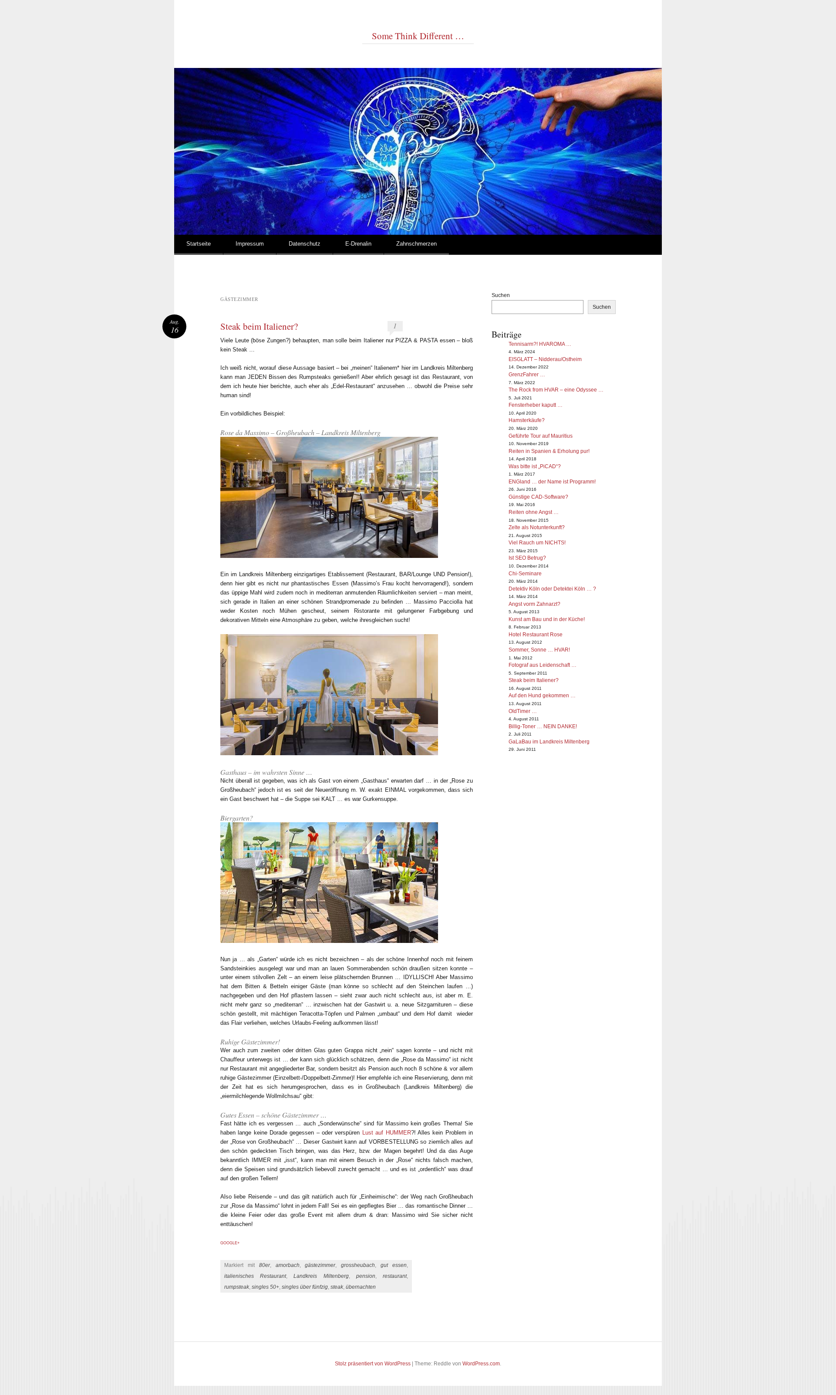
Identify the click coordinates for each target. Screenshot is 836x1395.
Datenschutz (304, 243)
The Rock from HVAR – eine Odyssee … (556, 390)
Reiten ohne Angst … (534, 512)
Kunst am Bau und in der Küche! (547, 619)
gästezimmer (320, 1265)
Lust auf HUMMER (386, 1132)
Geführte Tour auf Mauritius (541, 436)
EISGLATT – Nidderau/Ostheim (545, 359)
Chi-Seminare (525, 574)
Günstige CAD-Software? (538, 497)
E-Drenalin (358, 243)
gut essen (394, 1265)
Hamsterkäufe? (527, 420)
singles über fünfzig (305, 1287)
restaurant (395, 1276)
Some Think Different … (418, 36)
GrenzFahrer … (527, 375)
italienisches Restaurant (255, 1276)
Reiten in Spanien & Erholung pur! (549, 451)
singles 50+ (265, 1287)
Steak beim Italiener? (259, 326)
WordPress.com (481, 1364)
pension (365, 1276)
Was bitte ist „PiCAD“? (535, 466)
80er (264, 1265)
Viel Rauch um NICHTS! (537, 543)
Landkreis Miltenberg (320, 1276)
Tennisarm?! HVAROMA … (540, 344)
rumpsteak (236, 1287)
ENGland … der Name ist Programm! (552, 482)
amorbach (288, 1265)
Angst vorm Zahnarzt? (534, 604)
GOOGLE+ (229, 1243)
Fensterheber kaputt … (536, 405)
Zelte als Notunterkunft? (537, 527)
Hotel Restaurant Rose (536, 635)
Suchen (501, 295)
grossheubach (358, 1265)
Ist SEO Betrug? (527, 558)
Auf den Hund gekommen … (542, 695)
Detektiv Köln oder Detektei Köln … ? (552, 589)
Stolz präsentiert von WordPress (373, 1364)
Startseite (198, 243)
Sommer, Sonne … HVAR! (539, 650)
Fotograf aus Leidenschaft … (542, 665)
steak (336, 1287)
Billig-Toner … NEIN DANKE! (543, 726)
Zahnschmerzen (416, 243)
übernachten (361, 1287)
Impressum (250, 243)
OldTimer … (523, 711)
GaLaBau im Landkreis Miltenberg (549, 742)
